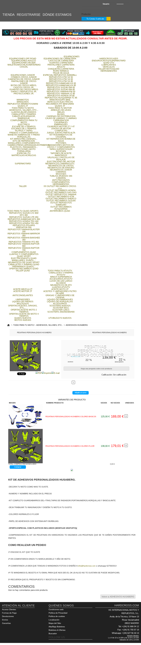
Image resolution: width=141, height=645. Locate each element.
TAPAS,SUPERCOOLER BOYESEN (60, 150)
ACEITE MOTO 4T (60, 289)
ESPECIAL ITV (24, 153)
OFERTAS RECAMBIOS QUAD (23, 268)
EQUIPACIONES (71, 56)
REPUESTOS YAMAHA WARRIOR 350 (24, 234)
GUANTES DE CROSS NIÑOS (24, 89)
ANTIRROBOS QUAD (60, 211)
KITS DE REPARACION (24, 141)
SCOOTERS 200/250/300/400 (60, 312)
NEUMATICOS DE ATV (61, 285)
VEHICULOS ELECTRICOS (60, 102)
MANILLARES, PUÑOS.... (24, 260)
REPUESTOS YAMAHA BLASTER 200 (24, 230)
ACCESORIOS (60, 303)
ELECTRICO (24, 124)
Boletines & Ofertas (57, 630)
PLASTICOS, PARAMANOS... (24, 147)
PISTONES (61, 143)
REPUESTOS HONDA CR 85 (60, 95)
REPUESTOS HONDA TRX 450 (23, 223)
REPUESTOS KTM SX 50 (61, 77)
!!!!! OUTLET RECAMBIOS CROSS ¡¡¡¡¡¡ (60, 187)
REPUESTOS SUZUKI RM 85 (61, 89)
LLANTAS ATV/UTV (61, 287)
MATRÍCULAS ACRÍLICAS (24, 155)
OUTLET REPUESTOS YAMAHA (61, 194)
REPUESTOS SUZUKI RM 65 (61, 87)
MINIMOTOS (23, 100)
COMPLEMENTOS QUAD (24, 252)
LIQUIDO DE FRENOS (22, 301)
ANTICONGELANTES (23, 295)
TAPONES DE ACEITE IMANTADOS (60, 154)
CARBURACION (61, 120)
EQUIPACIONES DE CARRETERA (60, 58)
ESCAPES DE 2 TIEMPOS (23, 128)
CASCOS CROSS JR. (23, 87)
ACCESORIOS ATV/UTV (61, 279)
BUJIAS (61, 114)
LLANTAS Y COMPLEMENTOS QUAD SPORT (23, 255)
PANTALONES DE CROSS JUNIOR (23, 82)
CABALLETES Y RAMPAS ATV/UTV (61, 274)
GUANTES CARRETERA (61, 62)
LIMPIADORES (23, 299)
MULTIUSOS (23, 303)
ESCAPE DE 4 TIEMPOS (24, 126)
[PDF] (39, 373)
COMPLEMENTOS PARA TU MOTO (23, 121)
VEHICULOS (109, 67)
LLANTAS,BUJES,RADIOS (23, 112)
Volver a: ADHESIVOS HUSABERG (118, 596)
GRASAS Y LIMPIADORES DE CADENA (60, 296)
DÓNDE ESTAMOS (57, 14)
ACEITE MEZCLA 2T (22, 289)
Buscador (53, 633)
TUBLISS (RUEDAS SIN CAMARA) (61, 177)
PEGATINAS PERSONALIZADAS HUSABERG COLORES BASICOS (70, 417)
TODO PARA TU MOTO (23, 108)
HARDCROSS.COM (15, 6)
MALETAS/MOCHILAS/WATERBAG (24, 65)
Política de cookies (57, 616)
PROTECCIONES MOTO (24, 149)
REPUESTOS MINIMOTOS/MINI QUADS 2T (23, 105)
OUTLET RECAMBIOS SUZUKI (61, 200)
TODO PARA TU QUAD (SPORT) (22, 211)
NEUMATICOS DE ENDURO (61, 168)
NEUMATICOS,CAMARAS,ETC (60, 163)
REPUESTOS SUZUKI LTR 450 (23, 217)
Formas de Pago (9, 613)
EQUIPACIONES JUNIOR (23, 75)
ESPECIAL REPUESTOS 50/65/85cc (60, 75)
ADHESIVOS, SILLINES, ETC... (23, 110)
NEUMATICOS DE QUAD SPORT (24, 262)
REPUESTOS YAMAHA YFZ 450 (24, 242)
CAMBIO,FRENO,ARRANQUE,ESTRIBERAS (29, 145)
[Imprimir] (46, 373)
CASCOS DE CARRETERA (61, 60)
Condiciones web (56, 609)
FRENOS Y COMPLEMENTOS (23, 132)
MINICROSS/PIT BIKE (60, 100)
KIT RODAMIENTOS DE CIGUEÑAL (61, 136)
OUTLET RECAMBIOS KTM (61, 196)
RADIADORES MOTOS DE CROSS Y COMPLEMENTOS (61, 146)
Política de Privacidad (58, 613)
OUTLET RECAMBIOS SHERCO (61, 198)
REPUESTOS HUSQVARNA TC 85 (61, 97)
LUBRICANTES (108, 65)
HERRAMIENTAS (109, 71)
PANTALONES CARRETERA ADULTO (61, 66)
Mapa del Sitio (55, 623)
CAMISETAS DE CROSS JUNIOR (24, 79)
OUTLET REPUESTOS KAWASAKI (61, 204)
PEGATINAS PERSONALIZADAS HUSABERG (34, 333)
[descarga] (26, 446)
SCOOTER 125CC (61, 310)
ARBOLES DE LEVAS (61, 110)
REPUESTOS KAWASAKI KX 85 (61, 85)
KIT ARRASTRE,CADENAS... (23, 139)
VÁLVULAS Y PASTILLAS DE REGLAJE (60, 158)
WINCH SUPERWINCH (61, 277)
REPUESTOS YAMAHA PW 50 (61, 91)
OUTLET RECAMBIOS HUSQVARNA (61, 208)
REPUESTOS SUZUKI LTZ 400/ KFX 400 (23, 214)
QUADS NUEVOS (22, 318)
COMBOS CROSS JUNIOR (24, 77)
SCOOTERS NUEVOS (59, 305)
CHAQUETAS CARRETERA (61, 69)
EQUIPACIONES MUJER (24, 62)
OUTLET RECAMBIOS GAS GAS (61, 192)
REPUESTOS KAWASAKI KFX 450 (24, 219)
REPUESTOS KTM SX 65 (61, 79)
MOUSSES (61, 174)
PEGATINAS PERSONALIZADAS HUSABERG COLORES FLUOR (69, 446)
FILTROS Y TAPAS (23, 130)
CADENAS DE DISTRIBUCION (61, 116)
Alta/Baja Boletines (57, 627)
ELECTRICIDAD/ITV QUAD (23, 258)
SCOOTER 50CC (61, 308)
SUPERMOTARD (23, 163)
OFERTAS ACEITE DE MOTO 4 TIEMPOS (24, 315)
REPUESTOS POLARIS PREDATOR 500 (24, 226)
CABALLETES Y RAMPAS (24, 114)
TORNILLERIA (24, 151)
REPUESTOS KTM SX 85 (61, 81)
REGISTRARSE (28, 14)
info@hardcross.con (86, 566)
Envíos (5, 620)
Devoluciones (8, 616)
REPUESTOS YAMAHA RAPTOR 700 (23, 249)
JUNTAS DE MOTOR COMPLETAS (61, 129)
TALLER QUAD (23, 270)
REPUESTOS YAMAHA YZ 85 (61, 93)
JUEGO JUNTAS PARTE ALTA (61, 132)
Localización (54, 620)
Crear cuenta (136, 4)
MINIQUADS (23, 102)
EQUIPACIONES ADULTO (24, 60)
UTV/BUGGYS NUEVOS (59, 318)
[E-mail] (55, 373)
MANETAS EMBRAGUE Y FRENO (24, 135)
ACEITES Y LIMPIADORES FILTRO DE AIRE (60, 292)
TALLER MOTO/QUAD (108, 69)
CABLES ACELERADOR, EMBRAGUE (24, 117)
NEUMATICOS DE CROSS (61, 165)
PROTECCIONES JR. (24, 93)
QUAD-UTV (108, 62)
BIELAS (61, 112)
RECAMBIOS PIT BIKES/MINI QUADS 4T (60, 105)
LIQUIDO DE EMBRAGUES (60, 299)
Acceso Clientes (9, 609)
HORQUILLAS (23, 137)
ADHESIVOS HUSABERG (77, 325)
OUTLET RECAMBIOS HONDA (61, 190)
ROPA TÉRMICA (61, 71)
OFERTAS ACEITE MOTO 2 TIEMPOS (24, 311)
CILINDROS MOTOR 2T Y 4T (61, 126)
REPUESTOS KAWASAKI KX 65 (61, 83)
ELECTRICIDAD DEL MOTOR (61, 161)
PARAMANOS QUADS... (23, 266)
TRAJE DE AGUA (61, 73)
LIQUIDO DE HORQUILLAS (60, 301)
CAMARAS (61, 172)
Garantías (6, 623)
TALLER (23, 186)
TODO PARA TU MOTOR (60, 108)
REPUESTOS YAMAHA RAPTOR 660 (23, 245)
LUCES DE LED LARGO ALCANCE (61, 282)
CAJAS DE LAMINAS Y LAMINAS (61, 118)
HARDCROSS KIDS (108, 58)
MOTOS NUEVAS (22, 320)
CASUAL (24, 67)
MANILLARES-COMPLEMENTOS (24, 143)
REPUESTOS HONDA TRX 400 (23, 221)
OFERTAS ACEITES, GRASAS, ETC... (22, 306)
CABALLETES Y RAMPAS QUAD (23, 264)
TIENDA (8, 14)
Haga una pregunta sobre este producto (96, 369)
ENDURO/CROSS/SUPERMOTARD (109, 60)
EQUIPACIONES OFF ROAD (22, 58)
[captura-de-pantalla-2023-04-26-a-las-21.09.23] (26, 416)
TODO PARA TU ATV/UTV (60, 270)
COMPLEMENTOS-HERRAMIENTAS (61, 183)
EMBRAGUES (61, 124)
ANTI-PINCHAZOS (61, 180)
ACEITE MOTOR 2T (22, 291)
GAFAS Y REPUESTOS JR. (24, 91)
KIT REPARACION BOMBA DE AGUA (61, 140)
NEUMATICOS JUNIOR (61, 170)
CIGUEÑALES (61, 122)
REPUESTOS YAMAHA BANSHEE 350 (24, 239)
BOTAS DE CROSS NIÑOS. (24, 85)
